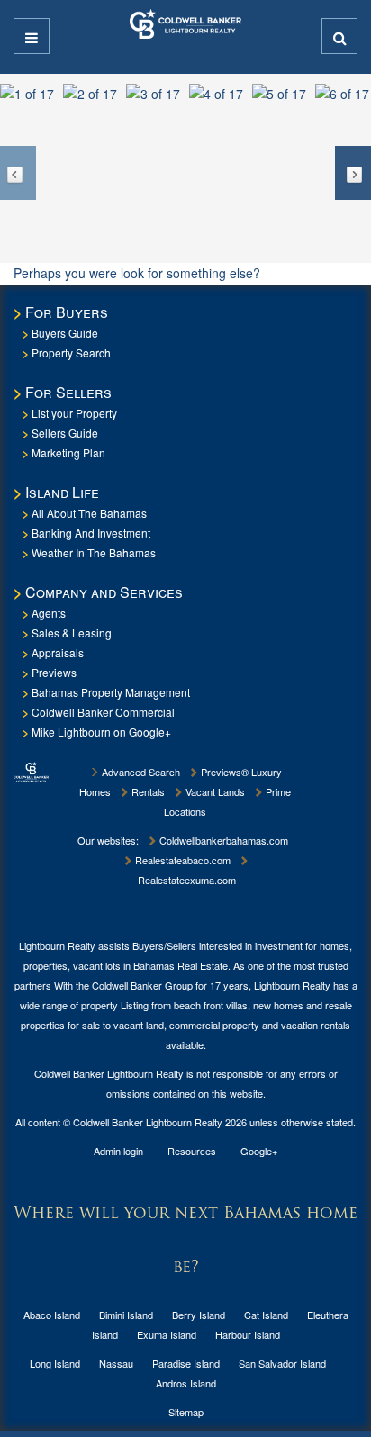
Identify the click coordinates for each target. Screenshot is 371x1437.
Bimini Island (126, 1314)
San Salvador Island (282, 1363)
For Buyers (66, 312)
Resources (191, 1150)
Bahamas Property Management (111, 692)
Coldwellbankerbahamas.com (222, 840)
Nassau (116, 1363)
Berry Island (198, 1314)
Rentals (147, 791)
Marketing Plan (68, 452)
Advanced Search (139, 771)
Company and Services (104, 592)
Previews (54, 672)
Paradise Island (186, 1363)
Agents (49, 612)
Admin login (118, 1150)
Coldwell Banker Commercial (103, 711)
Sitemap (186, 1412)
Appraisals (58, 652)
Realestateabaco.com (181, 860)
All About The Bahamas (89, 512)
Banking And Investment (91, 532)
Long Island (55, 1363)
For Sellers (68, 392)
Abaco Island (51, 1314)
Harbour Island (247, 1334)
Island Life (62, 492)
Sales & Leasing (72, 632)
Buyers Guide (65, 332)
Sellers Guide (65, 432)
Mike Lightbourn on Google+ (101, 731)
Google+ (258, 1150)
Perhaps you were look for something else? (137, 273)
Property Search (71, 352)
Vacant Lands (214, 791)
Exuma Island (166, 1334)
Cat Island (266, 1314)
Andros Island (186, 1383)
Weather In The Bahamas (94, 552)
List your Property (74, 412)
